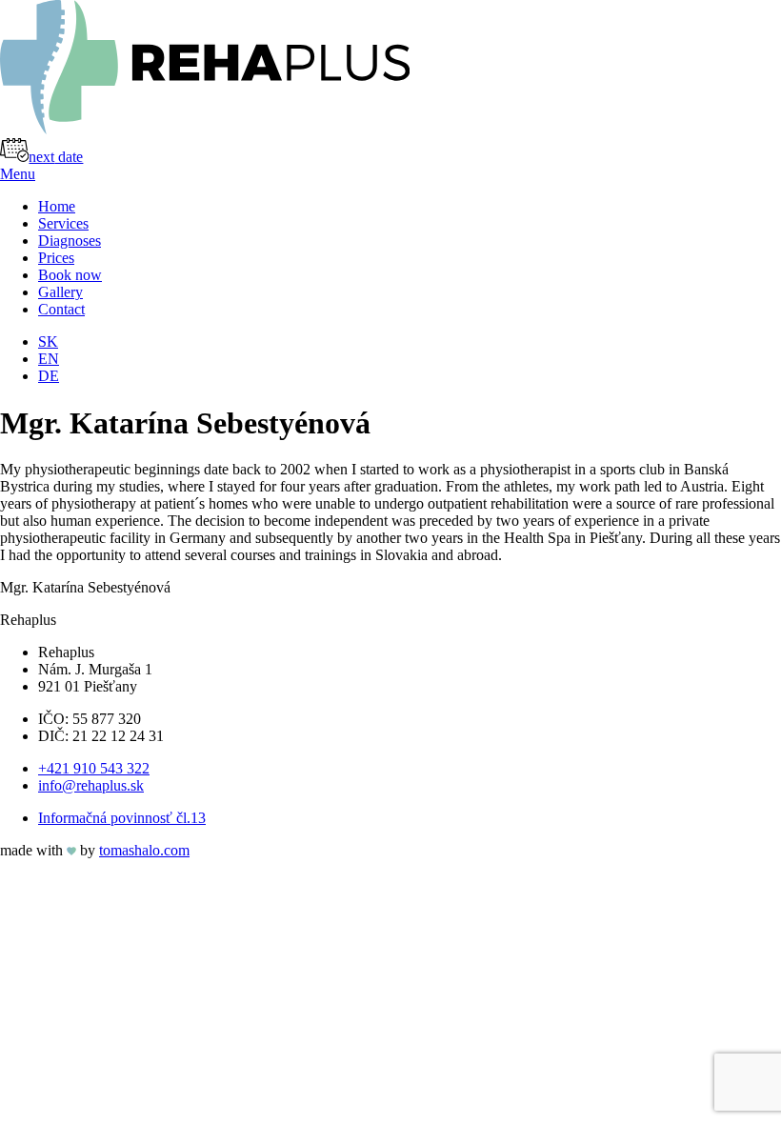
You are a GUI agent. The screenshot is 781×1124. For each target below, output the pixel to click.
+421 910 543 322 (94, 768)
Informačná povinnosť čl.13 (122, 818)
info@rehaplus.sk (91, 785)
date (56, 157)
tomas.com (144, 850)
